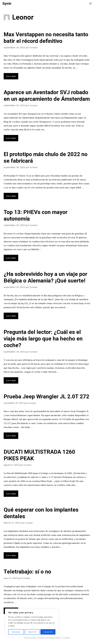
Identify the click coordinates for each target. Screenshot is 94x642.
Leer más (11, 76)
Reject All (32, 632)
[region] (32, 623)
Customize (16, 632)
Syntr (7, 3)
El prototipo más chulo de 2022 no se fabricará (46, 157)
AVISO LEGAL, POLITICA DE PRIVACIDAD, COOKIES (47, 638)
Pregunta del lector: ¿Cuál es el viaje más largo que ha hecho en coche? (43, 338)
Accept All (48, 632)
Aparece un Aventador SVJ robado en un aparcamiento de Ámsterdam (47, 95)
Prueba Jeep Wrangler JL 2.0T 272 (46, 397)
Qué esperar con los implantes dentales (41, 513)
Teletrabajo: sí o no (27, 572)
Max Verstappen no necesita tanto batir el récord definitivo (46, 38)
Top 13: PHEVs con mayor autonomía (35, 215)
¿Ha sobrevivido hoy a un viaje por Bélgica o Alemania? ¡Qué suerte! (45, 277)
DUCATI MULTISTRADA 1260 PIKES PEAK (39, 455)
